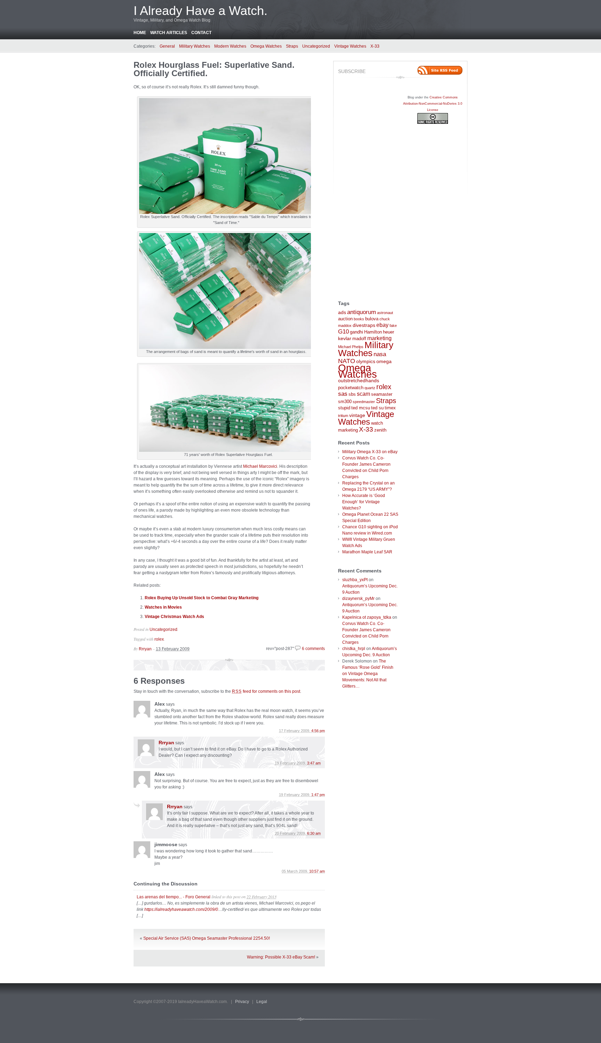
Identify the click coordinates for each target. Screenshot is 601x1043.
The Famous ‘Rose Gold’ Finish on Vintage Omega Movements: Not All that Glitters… (367, 674)
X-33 (374, 46)
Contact (201, 32)
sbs (352, 394)
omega (384, 361)
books (359, 319)
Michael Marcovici (260, 466)
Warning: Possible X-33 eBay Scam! (281, 957)
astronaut (385, 313)
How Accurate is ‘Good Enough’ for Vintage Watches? (363, 502)
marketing (379, 338)
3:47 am (314, 763)
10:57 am (317, 871)
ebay (382, 325)
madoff (359, 338)
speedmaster (364, 402)
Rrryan (145, 649)
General (167, 46)
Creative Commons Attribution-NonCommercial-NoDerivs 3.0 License (432, 104)
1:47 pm (318, 795)
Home (140, 32)
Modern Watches (230, 46)
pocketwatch (350, 387)
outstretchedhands (358, 380)
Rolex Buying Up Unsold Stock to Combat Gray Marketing (201, 597)
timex (390, 408)
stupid (344, 408)
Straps (292, 46)
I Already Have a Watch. (200, 10)
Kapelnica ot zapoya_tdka (366, 617)
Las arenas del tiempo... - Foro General (173, 896)
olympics (365, 361)
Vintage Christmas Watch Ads (174, 616)
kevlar (344, 338)
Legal (261, 1001)
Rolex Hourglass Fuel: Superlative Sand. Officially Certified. (214, 69)
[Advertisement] (366, 189)
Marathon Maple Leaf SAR (367, 551)
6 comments (313, 648)
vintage (357, 415)
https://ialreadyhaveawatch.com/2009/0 (181, 909)
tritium (343, 416)
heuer (388, 332)
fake (393, 325)
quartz (369, 388)
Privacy (242, 1001)
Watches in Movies (163, 607)
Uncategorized (316, 46)
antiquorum (361, 312)
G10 (343, 331)
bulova (371, 318)
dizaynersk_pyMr (358, 598)
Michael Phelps (350, 347)
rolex (159, 639)
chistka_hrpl (353, 648)
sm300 (345, 401)
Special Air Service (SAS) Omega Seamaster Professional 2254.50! (206, 938)
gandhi (356, 332)
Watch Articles (168, 32)
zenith (380, 430)
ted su (377, 408)
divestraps (364, 325)
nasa (380, 354)
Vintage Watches (350, 46)
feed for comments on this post (266, 691)
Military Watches (194, 46)
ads (342, 312)
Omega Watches (266, 46)
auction (345, 318)
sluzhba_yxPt (355, 579)
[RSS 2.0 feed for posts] (440, 70)
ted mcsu (360, 408)
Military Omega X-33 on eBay (370, 451)
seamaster (381, 394)
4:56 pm (318, 731)
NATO (346, 361)
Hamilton (373, 332)
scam (363, 394)
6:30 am (314, 833)
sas (342, 394)
